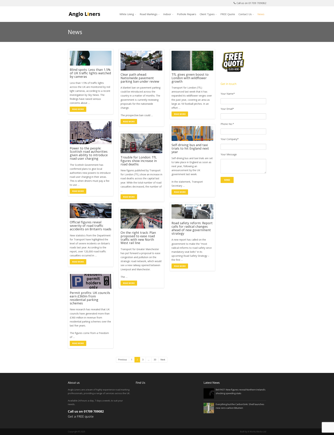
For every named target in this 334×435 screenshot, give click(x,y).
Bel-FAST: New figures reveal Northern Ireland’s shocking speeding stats (240, 391)
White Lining (127, 14)
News (260, 14)
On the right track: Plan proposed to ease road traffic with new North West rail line (138, 238)
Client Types (207, 14)
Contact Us (245, 14)
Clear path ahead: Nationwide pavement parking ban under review (140, 78)
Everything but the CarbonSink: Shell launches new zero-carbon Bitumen (240, 406)
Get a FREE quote (81, 416)
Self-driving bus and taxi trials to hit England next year (190, 148)
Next (163, 359)
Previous (122, 359)
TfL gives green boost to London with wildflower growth (190, 78)
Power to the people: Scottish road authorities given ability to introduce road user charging (89, 153)
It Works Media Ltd (257, 431)
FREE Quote (227, 14)
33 (155, 359)
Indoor (167, 14)
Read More (78, 109)
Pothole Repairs (186, 14)
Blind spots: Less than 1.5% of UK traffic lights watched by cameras (90, 73)
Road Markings (148, 14)
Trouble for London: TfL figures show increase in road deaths (139, 161)
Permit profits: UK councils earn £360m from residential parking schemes (90, 298)
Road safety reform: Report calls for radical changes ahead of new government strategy (192, 228)
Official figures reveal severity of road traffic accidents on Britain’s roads (90, 226)
